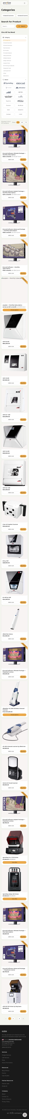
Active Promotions (7, 1062)
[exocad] (20, 83)
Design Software (7, 60)
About (3, 1094)
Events (4, 1073)
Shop (3, 1060)
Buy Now (23, 159)
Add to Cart (11, 159)
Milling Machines (7, 55)
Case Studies (5, 1075)
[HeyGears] (8, 88)
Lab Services (5, 1057)
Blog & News (5, 1070)
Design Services (6, 1055)
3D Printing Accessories (8, 65)
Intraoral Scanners (8, 15)
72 (26, 122)
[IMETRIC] (20, 92)
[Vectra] (8, 97)
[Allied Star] (20, 88)
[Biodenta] (20, 97)
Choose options (14, 310)
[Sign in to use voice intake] (25, 1115)
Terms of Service (6, 1099)
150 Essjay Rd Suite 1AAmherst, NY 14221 (8, 1044)
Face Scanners (6, 47)
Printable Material (7, 53)
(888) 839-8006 (6, 1047)
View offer (14, 862)
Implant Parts (6, 63)
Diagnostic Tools (7, 68)
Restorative (6, 75)
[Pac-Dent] (20, 101)
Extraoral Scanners (7, 45)
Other (4, 73)
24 (18, 122)
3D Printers (6, 50)
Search (23, 26)
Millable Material (7, 58)
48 (22, 122)
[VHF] (8, 92)
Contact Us (5, 1096)
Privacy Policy (6, 1101)
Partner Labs (5, 1083)
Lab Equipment (7, 70)
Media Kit (4, 1086)
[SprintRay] (8, 83)
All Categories (6, 40)
